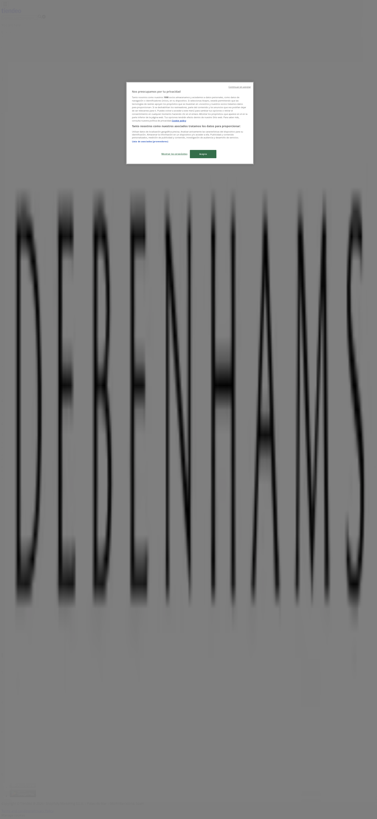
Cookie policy (179, 120)
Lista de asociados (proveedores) (150, 141)
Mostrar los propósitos (174, 153)
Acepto (203, 153)
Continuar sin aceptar (240, 87)
